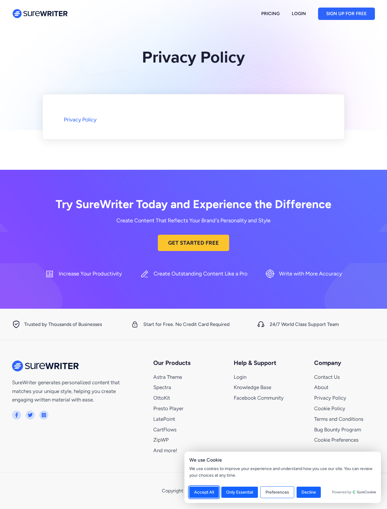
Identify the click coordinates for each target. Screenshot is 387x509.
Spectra (162, 387)
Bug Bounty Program (337, 430)
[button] (346, 14)
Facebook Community (259, 398)
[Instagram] (43, 415)
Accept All (204, 492)
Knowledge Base (252, 387)
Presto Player (168, 408)
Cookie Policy (329, 408)
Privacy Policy (80, 119)
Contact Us (327, 377)
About (321, 387)
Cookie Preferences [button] (336, 440)
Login (240, 377)
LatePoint (164, 419)
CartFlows (165, 430)
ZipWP (161, 440)
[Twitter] (30, 415)
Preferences (277, 492)
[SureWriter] (40, 13)
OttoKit (161, 398)
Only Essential (239, 492)
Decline (308, 492)
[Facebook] (16, 415)
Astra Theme (167, 377)
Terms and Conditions (338, 419)
